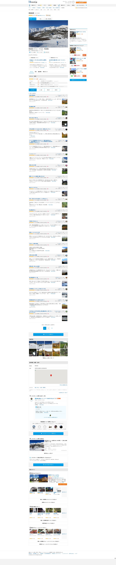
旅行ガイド (34, 5)
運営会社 (30, 553)
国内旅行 (34, 7)
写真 (40, 18)
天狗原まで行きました (33, 221)
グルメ (45, 9)
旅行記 (55, 5)
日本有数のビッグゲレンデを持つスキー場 (37, 288)
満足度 (48, 89)
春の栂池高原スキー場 (33, 277)
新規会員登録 (81, 2)
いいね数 (40, 89)
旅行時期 (32, 89)
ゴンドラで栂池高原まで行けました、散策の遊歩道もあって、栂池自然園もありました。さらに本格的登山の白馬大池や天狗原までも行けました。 (40, 141)
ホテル (39, 5)
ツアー (45, 5)
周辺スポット (45, 71)
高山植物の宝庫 (32, 106)
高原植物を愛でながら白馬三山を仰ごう (37, 299)
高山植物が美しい (32, 209)
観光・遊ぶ (37, 387)
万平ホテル (78, 47)
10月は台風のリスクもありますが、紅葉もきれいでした (40, 128)
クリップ (40, 52)
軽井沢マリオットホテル (53, 475)
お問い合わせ (71, 553)
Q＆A (58, 9)
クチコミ (32, 52)
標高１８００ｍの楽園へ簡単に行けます (37, 176)
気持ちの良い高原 (32, 165)
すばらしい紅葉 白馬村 (33, 243)
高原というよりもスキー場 (34, 232)
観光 (41, 9)
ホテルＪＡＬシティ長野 (81, 58)
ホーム (30, 7)
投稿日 (56, 89)
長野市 (81, 59)
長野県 (43, 7)
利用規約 (41, 553)
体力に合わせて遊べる (33, 117)
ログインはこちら (68, 2)
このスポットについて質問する (49, 433)
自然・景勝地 (42, 387)
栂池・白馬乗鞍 (49, 7)
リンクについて (65, 553)
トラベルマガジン (81, 5)
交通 (48, 9)
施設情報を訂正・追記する (63, 392)
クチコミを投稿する (49, 334)
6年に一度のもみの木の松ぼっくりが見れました (38, 198)
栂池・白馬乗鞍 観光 (56, 7)
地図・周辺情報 (48, 18)
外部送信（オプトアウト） (56, 553)
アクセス (48, 15)
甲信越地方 (39, 7)
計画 (47, 52)
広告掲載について (36, 553)
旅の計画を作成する (49, 464)
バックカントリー (32, 153)
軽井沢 (81, 49)
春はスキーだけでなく (33, 187)
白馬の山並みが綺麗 (33, 255)
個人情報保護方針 (48, 553)
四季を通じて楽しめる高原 (34, 266)
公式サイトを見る (62, 484)
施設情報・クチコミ (32, 18)
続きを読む (43, 67)
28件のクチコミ (42, 15)
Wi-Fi (49, 5)
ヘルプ (76, 553)
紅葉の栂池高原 (32, 95)
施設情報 (39, 71)
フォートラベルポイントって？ (82, 7)
